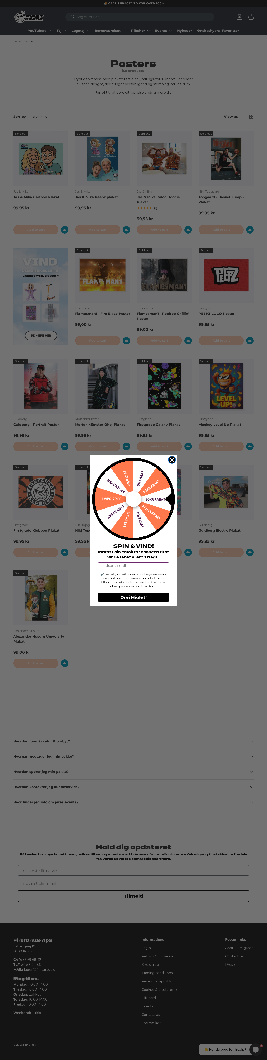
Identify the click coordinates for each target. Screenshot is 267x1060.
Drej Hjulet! (133, 597)
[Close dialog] (172, 459)
